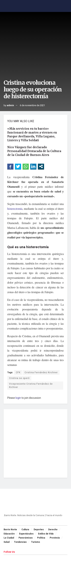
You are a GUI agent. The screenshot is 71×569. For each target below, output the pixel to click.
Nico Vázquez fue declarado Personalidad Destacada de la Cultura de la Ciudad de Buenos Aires (34, 151)
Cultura (25, 529)
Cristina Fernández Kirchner (41, 372)
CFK (18, 372)
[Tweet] (18, 166)
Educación (9, 533)
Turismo (35, 542)
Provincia (55, 537)
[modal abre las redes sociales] (41, 166)
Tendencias (20, 542)
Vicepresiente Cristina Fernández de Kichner (31, 385)
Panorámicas (26, 537)
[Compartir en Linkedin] (33, 166)
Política (41, 537)
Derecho (53, 529)
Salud (6, 542)
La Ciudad (9, 537)
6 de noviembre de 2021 (32, 105)
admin (10, 105)
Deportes (39, 529)
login (18, 398)
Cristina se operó (19, 378)
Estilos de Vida (46, 533)
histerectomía (14, 208)
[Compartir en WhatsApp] (26, 166)
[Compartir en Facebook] (10, 166)
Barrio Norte (10, 529)
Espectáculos (26, 533)
